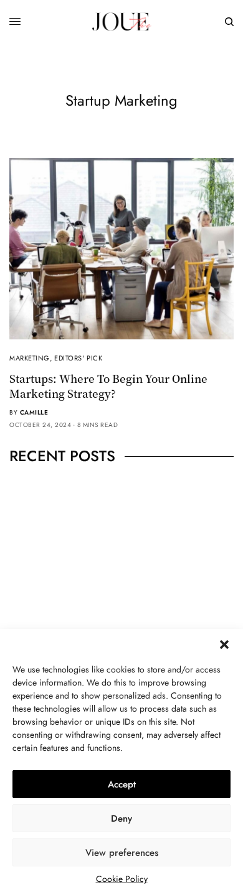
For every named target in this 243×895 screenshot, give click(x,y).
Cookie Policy (122, 879)
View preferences (121, 853)
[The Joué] (121, 21)
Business (104, 550)
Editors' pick (78, 358)
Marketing (29, 358)
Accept (122, 784)
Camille (34, 412)
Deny (121, 818)
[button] (224, 644)
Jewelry (140, 550)
